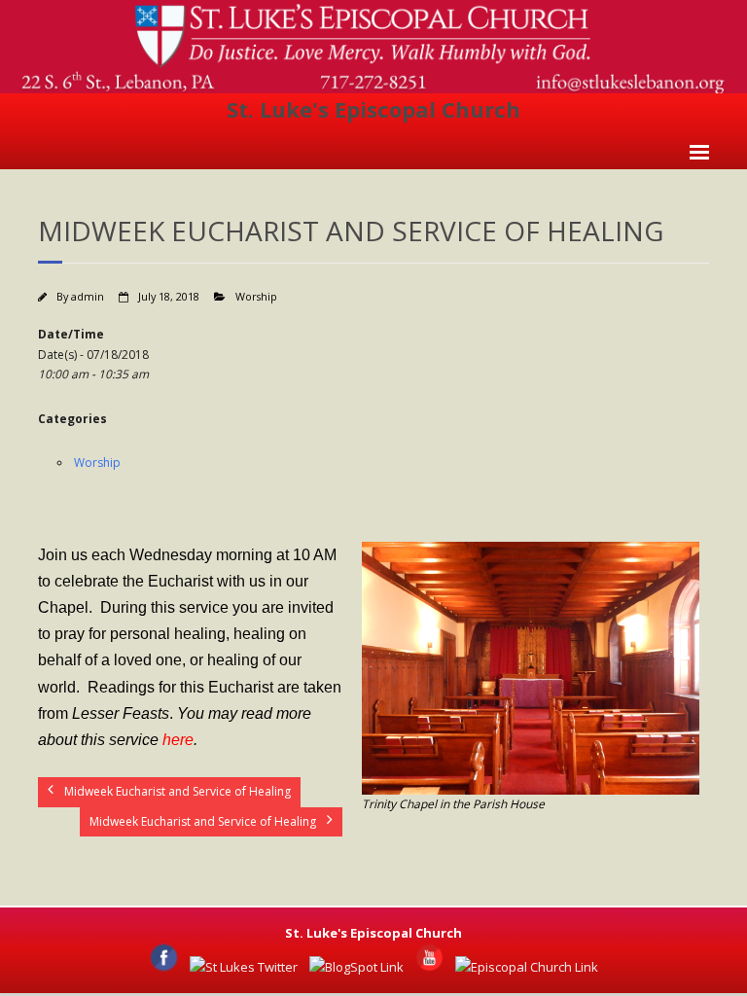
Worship (256, 296)
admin (87, 296)
